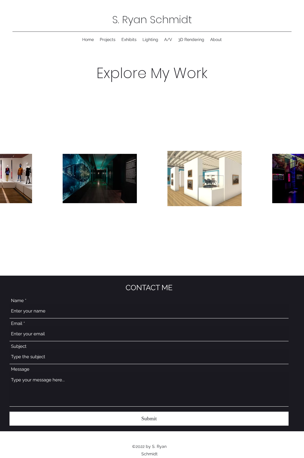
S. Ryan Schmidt (152, 19)
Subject (18, 346)
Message (20, 369)
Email (16, 323)
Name (17, 301)
